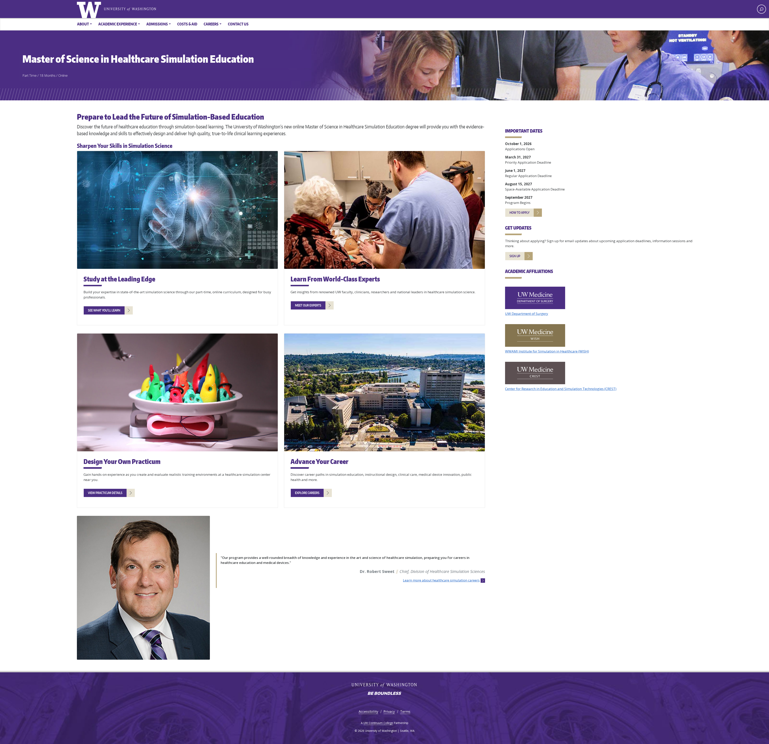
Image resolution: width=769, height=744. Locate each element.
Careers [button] (211, 23)
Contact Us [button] (238, 23)
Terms (405, 711)
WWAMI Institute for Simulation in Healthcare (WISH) (547, 351)
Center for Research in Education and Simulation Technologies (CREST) (560, 388)
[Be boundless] (384, 693)
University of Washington (90, 9)
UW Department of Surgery (526, 313)
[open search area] (761, 9)
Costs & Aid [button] (187, 23)
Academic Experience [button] (117, 23)
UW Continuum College (378, 723)
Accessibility (368, 711)
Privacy (389, 711)
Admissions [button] (157, 23)
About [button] (83, 23)
